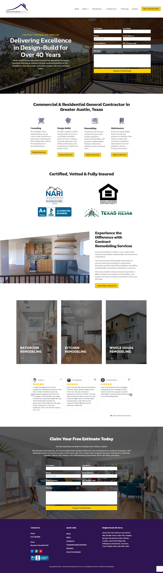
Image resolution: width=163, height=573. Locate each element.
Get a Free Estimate (151, 8)
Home (77, 9)
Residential (96, 9)
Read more (16, 22)
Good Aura (110, 566)
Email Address (129, 36)
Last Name (127, 28)
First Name (98, 28)
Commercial (111, 9)
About (84, 9)
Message (97, 51)
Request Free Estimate (122, 71)
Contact (135, 9)
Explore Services (38, 152)
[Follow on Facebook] (32, 551)
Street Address (100, 43)
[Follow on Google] (36, 551)
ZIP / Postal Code (130, 43)
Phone (97, 36)
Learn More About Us (106, 285)
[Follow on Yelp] (40, 551)
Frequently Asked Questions (76, 545)
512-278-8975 (35, 537)
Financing (124, 9)
